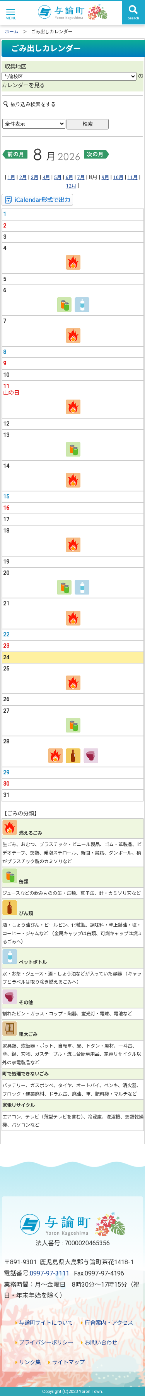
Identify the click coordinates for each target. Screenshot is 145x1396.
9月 (105, 177)
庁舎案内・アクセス (108, 1323)
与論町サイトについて (45, 1323)
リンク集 (29, 1362)
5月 (57, 177)
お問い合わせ (100, 1342)
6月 (69, 177)
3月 (34, 177)
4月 (46, 177)
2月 (23, 177)
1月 (11, 177)
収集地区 (15, 67)
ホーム (12, 31)
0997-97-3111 (49, 1273)
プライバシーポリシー (45, 1342)
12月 (71, 186)
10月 (118, 177)
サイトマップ (67, 1362)
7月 (81, 177)
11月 (133, 177)
